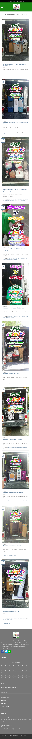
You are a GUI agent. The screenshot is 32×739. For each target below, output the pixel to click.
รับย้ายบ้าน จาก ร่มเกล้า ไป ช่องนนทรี (12, 545)
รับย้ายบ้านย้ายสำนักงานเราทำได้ (11, 611)
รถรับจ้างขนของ (5, 697)
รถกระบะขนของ (6, 188)
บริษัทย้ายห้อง (8, 317)
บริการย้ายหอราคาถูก (11, 258)
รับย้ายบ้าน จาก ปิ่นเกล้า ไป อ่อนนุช (11, 373)
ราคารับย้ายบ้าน (12, 383)
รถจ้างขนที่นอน (10, 259)
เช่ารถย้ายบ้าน (13, 555)
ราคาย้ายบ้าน (10, 619)
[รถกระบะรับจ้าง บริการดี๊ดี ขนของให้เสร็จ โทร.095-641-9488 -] (16, 7)
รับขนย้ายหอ (15, 259)
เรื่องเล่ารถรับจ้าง (5, 706)
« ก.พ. (2, 683)
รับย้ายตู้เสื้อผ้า (16, 500)
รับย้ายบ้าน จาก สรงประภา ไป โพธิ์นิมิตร (13, 492)
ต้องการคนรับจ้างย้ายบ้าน (16, 554)
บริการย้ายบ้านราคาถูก (11, 618)
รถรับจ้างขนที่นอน (14, 200)
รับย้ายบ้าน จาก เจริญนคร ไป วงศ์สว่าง (12, 439)
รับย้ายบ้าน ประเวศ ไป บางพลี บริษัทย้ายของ (14, 308)
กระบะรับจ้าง (10, 73)
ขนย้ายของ (10, 554)
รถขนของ (5, 62)
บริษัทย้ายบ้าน (21, 316)
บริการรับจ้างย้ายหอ (11, 447)
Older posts (7, 623)
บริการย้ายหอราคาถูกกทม (16, 73)
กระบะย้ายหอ (10, 199)
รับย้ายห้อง (24, 500)
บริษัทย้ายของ (16, 316)
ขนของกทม (14, 199)
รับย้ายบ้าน (5, 121)
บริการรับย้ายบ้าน (23, 73)
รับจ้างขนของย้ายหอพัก (21, 200)
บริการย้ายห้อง (17, 258)
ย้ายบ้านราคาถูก (23, 618)
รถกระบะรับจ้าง (6, 247)
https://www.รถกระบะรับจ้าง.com (18, 735)
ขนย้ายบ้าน (10, 132)
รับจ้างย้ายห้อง (20, 132)
